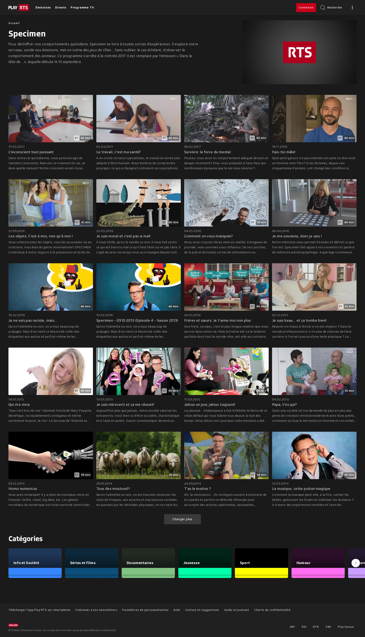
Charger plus (183, 519)
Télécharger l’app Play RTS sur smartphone (39, 610)
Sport (245, 562)
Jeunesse (191, 562)
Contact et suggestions (202, 610)
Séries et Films (83, 562)
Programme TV (82, 7)
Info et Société (26, 562)
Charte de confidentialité (272, 610)
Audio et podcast (236, 610)
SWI (328, 627)
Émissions (43, 7)
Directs (60, 7)
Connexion (306, 7)
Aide (176, 610)
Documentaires (140, 562)
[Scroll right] (355, 563)
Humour (304, 562)
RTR (316, 627)
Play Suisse (346, 627)
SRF (292, 627)
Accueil (14, 23)
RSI (304, 627)
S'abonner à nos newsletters (96, 610)
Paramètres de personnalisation (145, 610)
